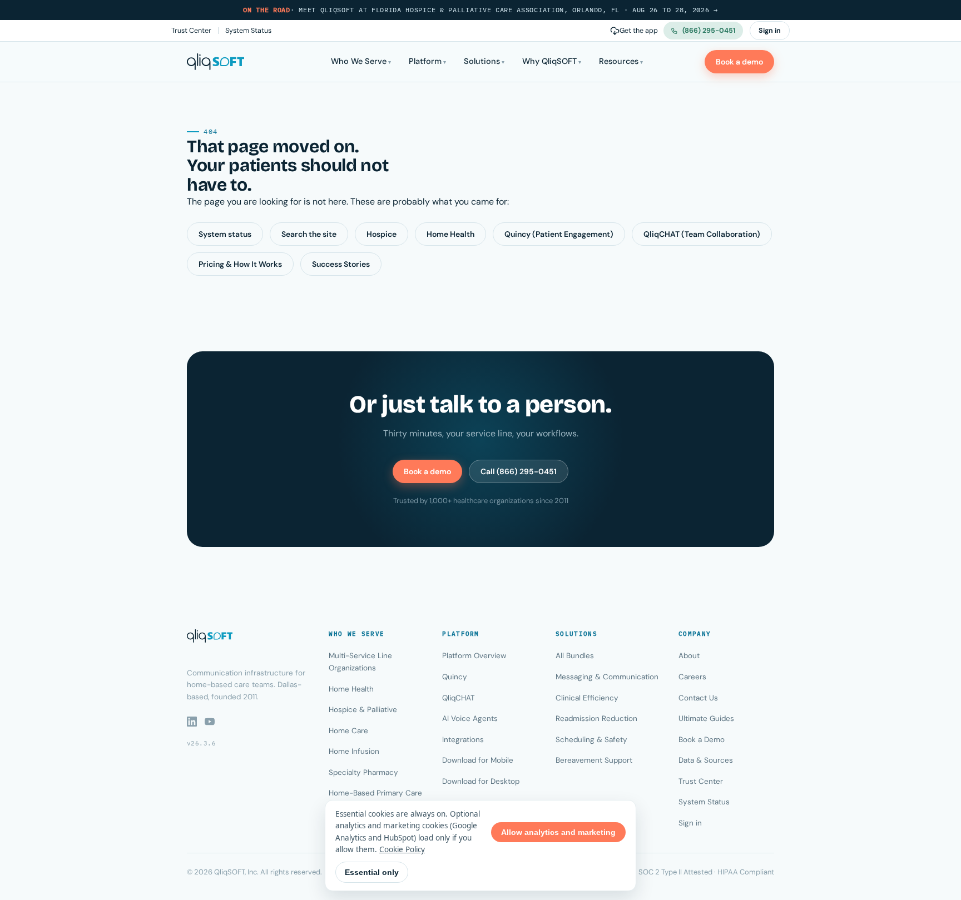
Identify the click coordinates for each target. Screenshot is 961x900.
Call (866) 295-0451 (519, 471)
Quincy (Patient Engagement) (558, 234)
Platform (425, 61)
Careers (692, 677)
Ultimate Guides (706, 718)
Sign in (770, 30)
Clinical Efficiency (587, 698)
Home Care (348, 730)
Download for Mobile (477, 760)
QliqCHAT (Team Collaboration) (701, 234)
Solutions (482, 61)
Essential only (372, 872)
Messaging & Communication (607, 677)
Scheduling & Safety (591, 739)
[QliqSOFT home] (215, 61)
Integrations (463, 739)
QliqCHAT (458, 698)
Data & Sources (705, 760)
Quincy (454, 677)
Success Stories (341, 264)
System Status (248, 30)
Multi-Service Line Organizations (360, 662)
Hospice (381, 234)
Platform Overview (474, 655)
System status (225, 234)
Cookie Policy (402, 849)
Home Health (450, 234)
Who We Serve (359, 61)
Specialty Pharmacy (363, 772)
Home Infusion (354, 751)
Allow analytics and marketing (558, 832)
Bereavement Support (594, 760)
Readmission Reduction (596, 718)
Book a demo (739, 62)
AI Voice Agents (470, 718)
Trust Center (191, 30)
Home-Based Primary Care (375, 793)
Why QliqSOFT (549, 61)
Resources (618, 61)
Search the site (308, 234)
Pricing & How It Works (240, 264)
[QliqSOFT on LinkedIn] (192, 721)
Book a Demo (701, 739)
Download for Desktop (480, 781)
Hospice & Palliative (363, 709)
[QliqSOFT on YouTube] (210, 721)
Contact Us (698, 698)
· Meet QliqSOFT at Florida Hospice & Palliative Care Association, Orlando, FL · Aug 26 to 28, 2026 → (480, 10)
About (689, 655)
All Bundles (575, 655)
